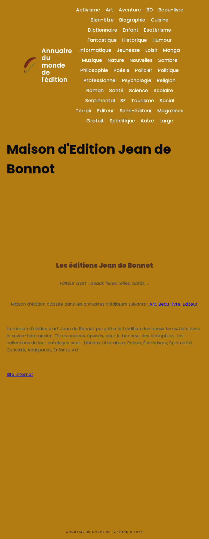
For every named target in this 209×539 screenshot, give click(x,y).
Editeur (105, 110)
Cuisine (159, 19)
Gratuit (95, 120)
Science (138, 90)
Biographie (132, 19)
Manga (171, 50)
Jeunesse (128, 50)
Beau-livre (170, 9)
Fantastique (102, 40)
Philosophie (94, 70)
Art (109, 9)
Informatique (95, 50)
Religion (166, 80)
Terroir (84, 110)
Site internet (20, 374)
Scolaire (163, 90)
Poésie (121, 70)
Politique (168, 70)
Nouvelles (141, 60)
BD (149, 9)
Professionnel (100, 80)
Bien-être (102, 19)
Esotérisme (157, 29)
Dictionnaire (102, 29)
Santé (116, 90)
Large (166, 120)
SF (123, 100)
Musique (92, 60)
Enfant (131, 29)
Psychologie (136, 80)
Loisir (151, 50)
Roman (95, 90)
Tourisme (142, 100)
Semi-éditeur (135, 110)
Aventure (130, 9)
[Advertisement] (104, 217)
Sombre (167, 60)
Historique (134, 40)
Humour (162, 40)
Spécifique (122, 120)
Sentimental (100, 100)
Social (166, 100)
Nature (115, 60)
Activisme (88, 9)
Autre (147, 120)
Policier (143, 70)
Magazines (170, 110)
